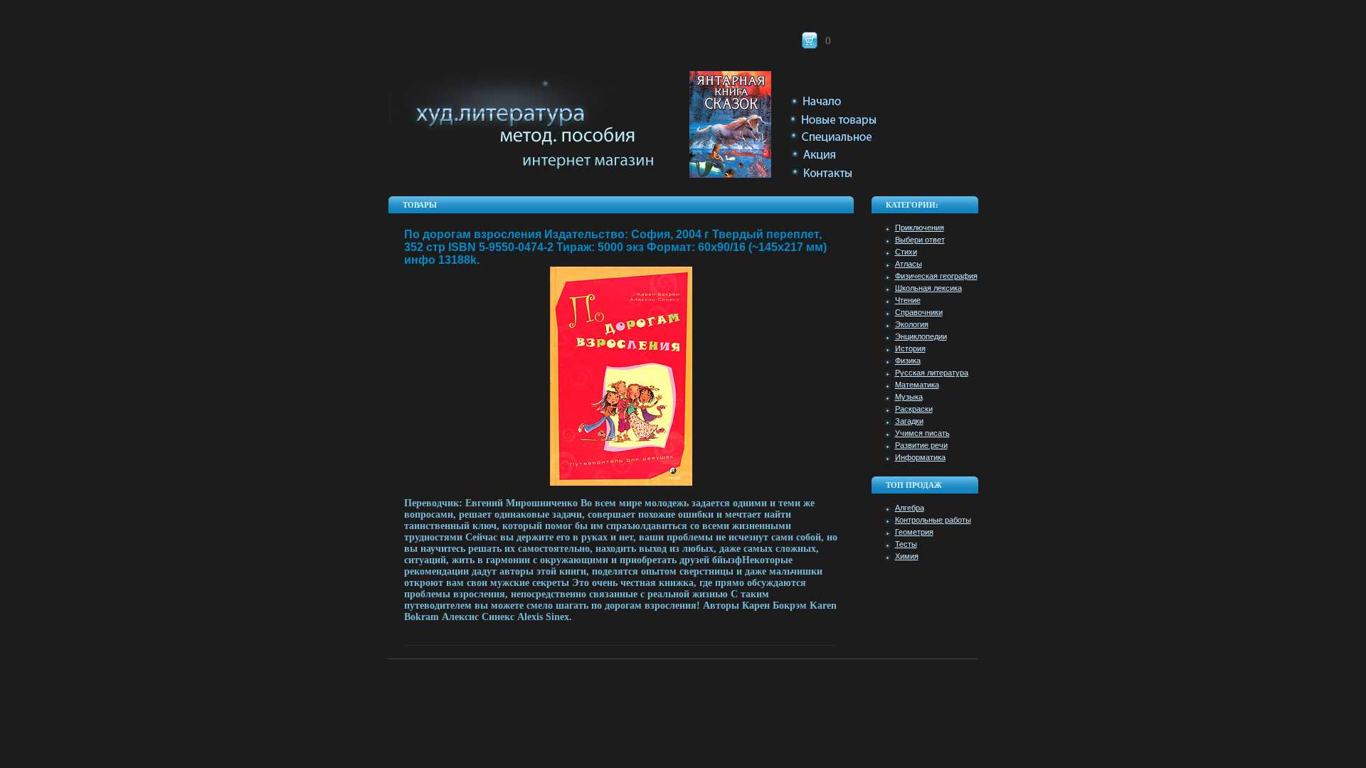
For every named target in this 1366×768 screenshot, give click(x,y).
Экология (911, 324)
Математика (917, 384)
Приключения (919, 227)
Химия (906, 556)
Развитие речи (921, 445)
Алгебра (909, 507)
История (910, 348)
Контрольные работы (933, 520)
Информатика (920, 457)
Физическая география (936, 276)
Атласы (908, 264)
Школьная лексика (928, 288)
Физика (908, 360)
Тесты (906, 544)
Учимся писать (922, 433)
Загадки (909, 421)
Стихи (906, 251)
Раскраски (914, 409)
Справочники (919, 312)
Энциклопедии (921, 336)
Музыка (909, 397)
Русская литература (931, 372)
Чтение (908, 300)
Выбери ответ (920, 239)
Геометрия (914, 532)
